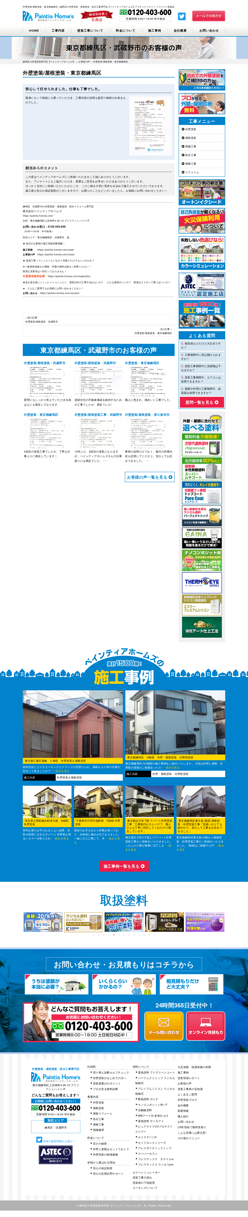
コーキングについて (145, 1188)
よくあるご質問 (187, 1094)
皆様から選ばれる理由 (101, 1162)
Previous (20, 922)
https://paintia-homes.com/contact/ (60, 293)
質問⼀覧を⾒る (200, 402)
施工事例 (154, 30)
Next (227, 922)
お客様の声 (185, 1083)
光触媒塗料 (145, 1110)
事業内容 (93, 1097)
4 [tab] (109, 935)
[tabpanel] (43, 922)
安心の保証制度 (103, 1168)
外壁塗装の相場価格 (105, 1154)
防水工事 (190, 155)
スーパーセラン (148, 1154)
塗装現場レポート (189, 1078)
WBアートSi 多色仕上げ (153, 1116)
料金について (125, 30)
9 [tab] (134, 935)
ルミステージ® (147, 1137)
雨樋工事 (190, 146)
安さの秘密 (100, 1143)
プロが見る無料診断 (105, 1089)
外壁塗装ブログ (187, 1100)
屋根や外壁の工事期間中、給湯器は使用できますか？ (201, 391)
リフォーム (191, 172)
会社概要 (180, 30)
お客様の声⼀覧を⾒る (148, 477)
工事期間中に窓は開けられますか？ (201, 357)
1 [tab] (93, 935)
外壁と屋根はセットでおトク (111, 1149)
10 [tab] (139, 935)
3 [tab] (103, 935)
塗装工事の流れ (142, 1177)
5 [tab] (114, 935)
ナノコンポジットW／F (153, 1105)
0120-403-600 (57, 226)
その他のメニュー (189, 1138)
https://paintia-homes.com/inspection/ (69, 276)
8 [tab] (129, 935)
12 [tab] (149, 935)
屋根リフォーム (103, 1113)
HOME (34, 30)
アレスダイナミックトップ (154, 1148)
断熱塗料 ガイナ (148, 1099)
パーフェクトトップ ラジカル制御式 (155, 1080)
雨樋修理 (98, 1130)
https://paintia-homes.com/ (38, 215)
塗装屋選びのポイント (107, 1083)
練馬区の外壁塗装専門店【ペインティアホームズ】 (110, 1205)
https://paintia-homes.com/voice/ (56, 254)
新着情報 (183, 1111)
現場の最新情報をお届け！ (58, 1141)
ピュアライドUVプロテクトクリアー (154, 1128)
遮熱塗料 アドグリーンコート (156, 1072)
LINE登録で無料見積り (192, 1127)
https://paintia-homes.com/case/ (55, 249)
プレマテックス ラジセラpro (156, 1164)
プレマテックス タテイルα (156, 1159)
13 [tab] (154, 935)
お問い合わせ (209, 30)
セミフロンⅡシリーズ (152, 1143)
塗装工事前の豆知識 (190, 1089)
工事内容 (58, 30)
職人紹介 (183, 1116)
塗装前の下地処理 (144, 1183)
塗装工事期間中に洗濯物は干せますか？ (201, 368)
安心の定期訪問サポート (108, 1173)
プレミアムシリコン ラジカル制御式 (155, 1091)
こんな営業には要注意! (192, 1133)
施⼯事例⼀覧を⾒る (122, 866)
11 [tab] (144, 935)
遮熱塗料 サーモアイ (151, 1121)
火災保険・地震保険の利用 (194, 1067)
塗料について (141, 1067)
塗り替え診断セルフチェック (111, 1072)
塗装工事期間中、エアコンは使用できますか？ (201, 379)
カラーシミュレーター (146, 1172)
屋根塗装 (190, 138)
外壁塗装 (190, 129)
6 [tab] (119, 935)
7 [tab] (124, 935)
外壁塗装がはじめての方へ (109, 1078)
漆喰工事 (190, 163)
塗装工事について (90, 30)
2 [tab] (98, 935)
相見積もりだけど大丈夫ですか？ (201, 345)
